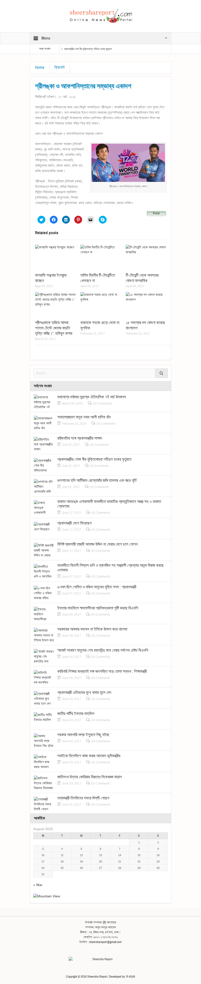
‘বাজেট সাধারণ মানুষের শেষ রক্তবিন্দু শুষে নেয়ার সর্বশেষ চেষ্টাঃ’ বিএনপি (102, 650)
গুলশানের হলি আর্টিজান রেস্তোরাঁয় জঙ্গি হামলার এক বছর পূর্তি (97, 480)
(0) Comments (102, 403)
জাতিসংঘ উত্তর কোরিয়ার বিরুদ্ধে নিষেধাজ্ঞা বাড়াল (89, 777)
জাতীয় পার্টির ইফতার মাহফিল (75, 713)
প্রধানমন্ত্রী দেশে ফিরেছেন (74, 523)
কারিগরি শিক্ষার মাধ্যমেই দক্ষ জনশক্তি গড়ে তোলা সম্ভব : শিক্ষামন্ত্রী (102, 671)
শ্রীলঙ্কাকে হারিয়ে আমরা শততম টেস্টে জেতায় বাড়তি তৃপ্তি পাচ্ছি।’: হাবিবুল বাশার (53, 328)
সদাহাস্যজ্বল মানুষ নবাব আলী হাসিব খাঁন (84, 417)
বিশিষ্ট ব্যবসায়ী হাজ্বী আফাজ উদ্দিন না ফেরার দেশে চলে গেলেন (97, 544)
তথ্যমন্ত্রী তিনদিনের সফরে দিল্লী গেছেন (83, 798)
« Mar (37, 885)
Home (39, 67)
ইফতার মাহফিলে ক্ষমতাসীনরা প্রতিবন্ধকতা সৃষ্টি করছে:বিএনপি (97, 608)
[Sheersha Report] (100, 16)
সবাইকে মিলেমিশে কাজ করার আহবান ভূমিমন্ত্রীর (88, 756)
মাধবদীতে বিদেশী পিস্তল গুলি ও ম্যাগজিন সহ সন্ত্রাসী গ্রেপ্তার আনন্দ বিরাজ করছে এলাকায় (110, 567)
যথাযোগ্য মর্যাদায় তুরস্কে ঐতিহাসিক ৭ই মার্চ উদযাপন (91, 397)
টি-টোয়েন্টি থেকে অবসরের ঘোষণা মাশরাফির (142, 278)
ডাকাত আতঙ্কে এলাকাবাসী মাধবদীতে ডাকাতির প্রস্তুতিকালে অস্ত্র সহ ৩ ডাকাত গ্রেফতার (109, 504)
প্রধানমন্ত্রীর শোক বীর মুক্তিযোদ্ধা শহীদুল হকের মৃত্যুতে (88, 48)
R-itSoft (130, 977)
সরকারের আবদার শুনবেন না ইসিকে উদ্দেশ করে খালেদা (92, 629)
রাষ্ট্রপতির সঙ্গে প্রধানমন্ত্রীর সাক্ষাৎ (79, 438)
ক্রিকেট (59, 67)
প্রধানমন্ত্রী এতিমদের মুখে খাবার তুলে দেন (84, 692)
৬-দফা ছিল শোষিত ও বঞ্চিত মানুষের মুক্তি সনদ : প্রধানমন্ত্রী (96, 587)
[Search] (161, 373)
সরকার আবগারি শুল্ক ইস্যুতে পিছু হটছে (83, 734)
